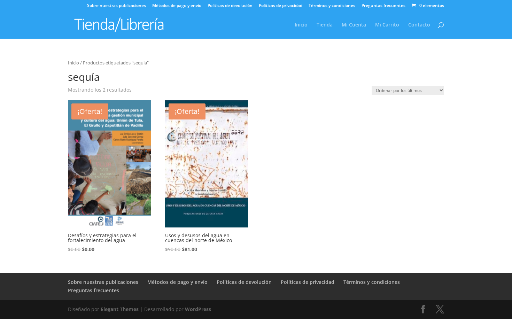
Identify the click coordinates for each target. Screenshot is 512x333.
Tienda (325, 25)
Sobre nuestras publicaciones (116, 5)
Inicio (301, 25)
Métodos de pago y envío (176, 5)
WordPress (198, 309)
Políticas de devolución (230, 5)
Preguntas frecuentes (383, 5)
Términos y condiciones (332, 5)
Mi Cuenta (354, 25)
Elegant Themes (120, 309)
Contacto (419, 25)
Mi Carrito (387, 25)
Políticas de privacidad (280, 5)
